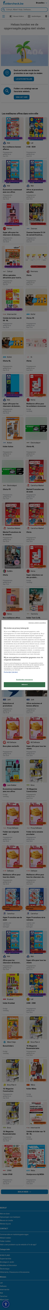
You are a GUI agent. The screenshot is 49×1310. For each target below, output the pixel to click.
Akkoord (24, 684)
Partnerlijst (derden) (11, 672)
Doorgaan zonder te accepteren (37, 623)
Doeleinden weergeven (24, 680)
